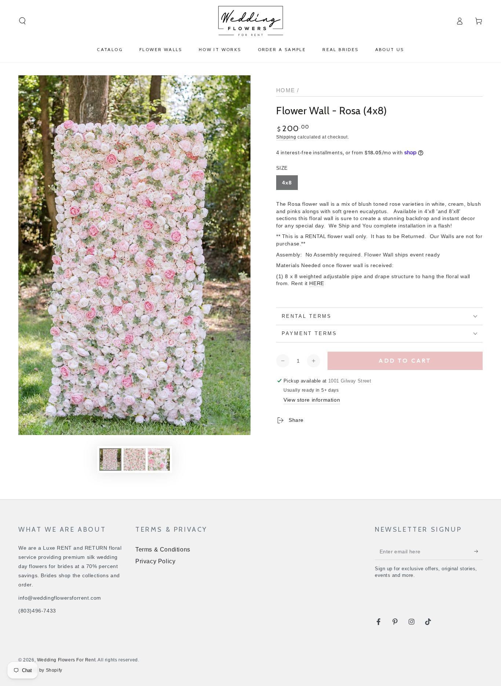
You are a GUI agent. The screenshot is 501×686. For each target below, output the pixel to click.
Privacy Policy (155, 561)
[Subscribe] (478, 551)
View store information (312, 400)
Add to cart (405, 360)
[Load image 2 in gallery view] (135, 459)
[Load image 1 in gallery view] (110, 459)
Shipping (286, 137)
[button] (22, 21)
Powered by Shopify (40, 670)
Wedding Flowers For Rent (66, 659)
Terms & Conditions (162, 549)
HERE (316, 283)
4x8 (287, 183)
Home (285, 90)
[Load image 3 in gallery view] (159, 459)
